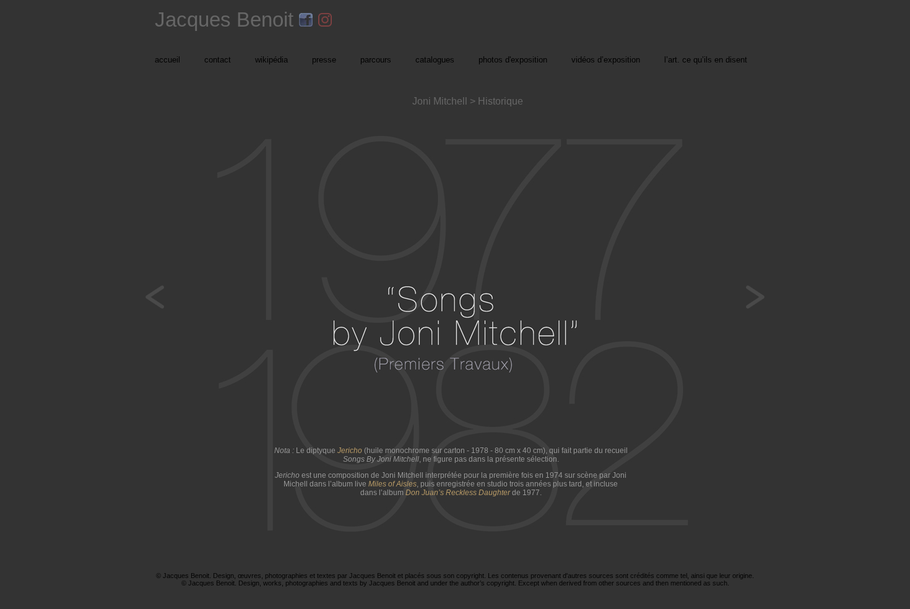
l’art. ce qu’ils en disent (705, 59)
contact (217, 59)
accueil (167, 59)
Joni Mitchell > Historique (467, 101)
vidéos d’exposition (605, 59)
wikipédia (271, 59)
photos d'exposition (513, 59)
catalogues (434, 59)
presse (324, 59)
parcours (375, 59)
